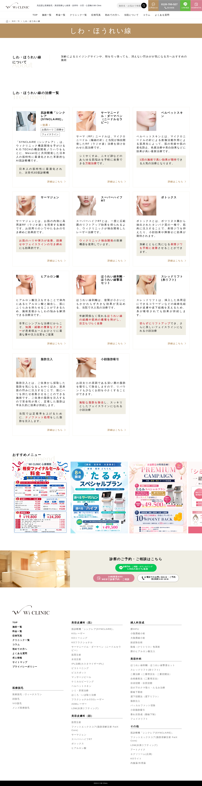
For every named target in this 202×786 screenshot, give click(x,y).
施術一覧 (47, 15)
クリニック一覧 (78, 15)
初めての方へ (112, 15)
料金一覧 (60, 15)
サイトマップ (20, 662)
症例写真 (96, 15)
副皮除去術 (137, 642)
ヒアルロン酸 (78, 748)
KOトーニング (79, 638)
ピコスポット (79, 672)
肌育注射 (76, 655)
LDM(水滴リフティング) (85, 708)
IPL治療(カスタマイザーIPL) (87, 664)
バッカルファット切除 (143, 705)
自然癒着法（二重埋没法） (145, 678)
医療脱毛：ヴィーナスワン (27, 694)
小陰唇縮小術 (138, 633)
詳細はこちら (55, 181)
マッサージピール (81, 677)
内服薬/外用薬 (138, 763)
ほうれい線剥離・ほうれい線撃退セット (153, 665)
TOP (35, 15)
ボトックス (77, 743)
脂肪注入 (135, 701)
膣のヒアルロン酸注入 (143, 651)
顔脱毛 (16, 699)
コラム (146, 15)
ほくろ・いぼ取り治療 (83, 695)
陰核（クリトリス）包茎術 (145, 647)
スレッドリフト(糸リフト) (145, 670)
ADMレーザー (79, 704)
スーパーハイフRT (81, 739)
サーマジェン (78, 734)
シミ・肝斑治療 (80, 690)
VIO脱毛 (17, 703)
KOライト (136, 758)
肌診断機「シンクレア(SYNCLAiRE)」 (93, 629)
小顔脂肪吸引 (138, 710)
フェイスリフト (139, 719)
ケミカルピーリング (82, 681)
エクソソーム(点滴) (141, 754)
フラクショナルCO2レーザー (87, 699)
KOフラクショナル (82, 642)
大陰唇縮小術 (138, 638)
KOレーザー (78, 633)
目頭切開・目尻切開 (141, 683)
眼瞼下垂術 (137, 692)
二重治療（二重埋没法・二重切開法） (151, 674)
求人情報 (17, 658)
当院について (131, 15)
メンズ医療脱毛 (21, 708)
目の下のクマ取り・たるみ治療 (148, 687)
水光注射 (76, 659)
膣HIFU (135, 629)
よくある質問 (162, 15)
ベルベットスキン (81, 686)
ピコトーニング (80, 668)
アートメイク (138, 749)
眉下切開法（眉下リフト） (145, 696)
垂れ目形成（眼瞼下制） (144, 714)
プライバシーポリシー (24, 666)
